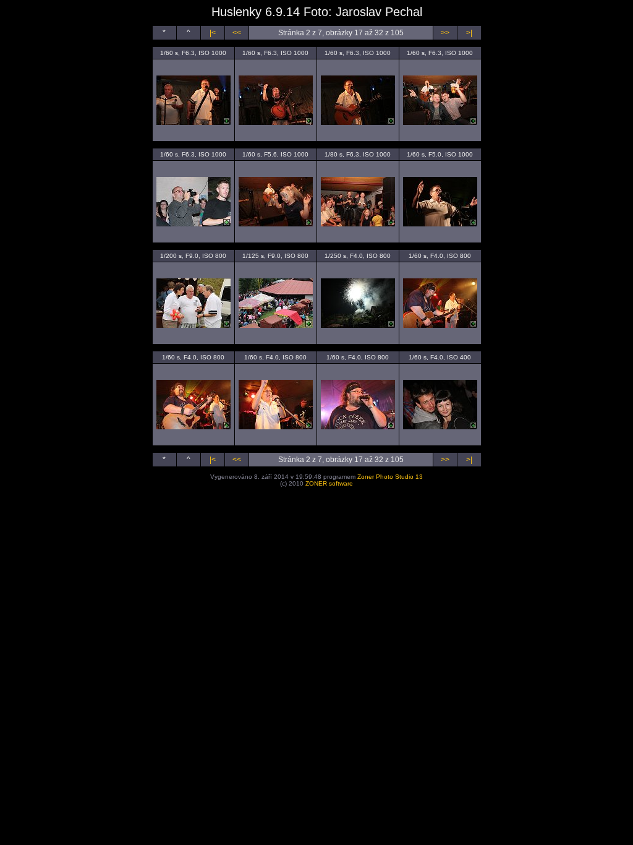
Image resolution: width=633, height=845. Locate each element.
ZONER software (329, 483)
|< (213, 32)
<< (236, 32)
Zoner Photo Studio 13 (390, 476)
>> (445, 32)
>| (469, 32)
